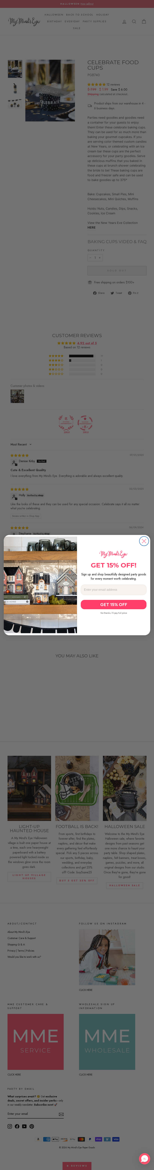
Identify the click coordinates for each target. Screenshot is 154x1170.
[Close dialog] (144, 541)
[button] (144, 1158)
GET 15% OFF (113, 604)
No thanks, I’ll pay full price (113, 613)
